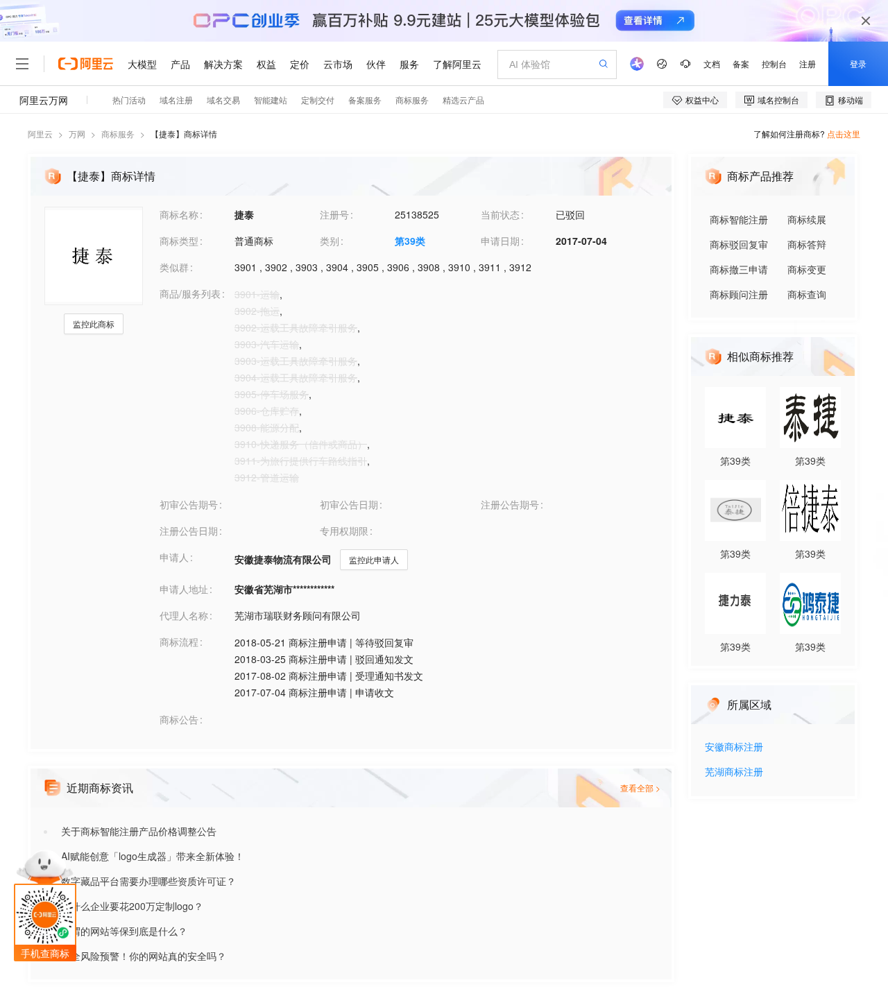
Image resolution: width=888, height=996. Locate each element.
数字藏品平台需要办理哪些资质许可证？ (148, 881)
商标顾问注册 (739, 294)
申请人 (174, 557)
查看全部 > (640, 787)
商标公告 (179, 719)
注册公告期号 (510, 504)
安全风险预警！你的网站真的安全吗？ (143, 956)
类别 (329, 241)
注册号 (334, 214)
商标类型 (179, 241)
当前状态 (500, 214)
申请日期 (500, 241)
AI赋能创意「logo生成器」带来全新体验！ (152, 856)
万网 (77, 133)
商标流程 (179, 642)
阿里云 (40, 133)
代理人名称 (184, 615)
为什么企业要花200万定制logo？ (132, 906)
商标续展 (806, 219)
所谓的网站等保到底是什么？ (124, 931)
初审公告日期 (349, 504)
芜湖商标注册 (734, 772)
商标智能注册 (739, 219)
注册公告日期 (189, 531)
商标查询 (806, 294)
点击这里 (843, 133)
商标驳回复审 (739, 244)
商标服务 (118, 133)
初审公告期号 (189, 504)
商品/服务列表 (190, 293)
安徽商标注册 (734, 747)
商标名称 (179, 214)
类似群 (174, 267)
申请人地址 (184, 589)
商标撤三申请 (739, 269)
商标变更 (806, 269)
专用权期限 (344, 531)
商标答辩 (806, 244)
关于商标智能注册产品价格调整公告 (138, 831)
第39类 (410, 241)
